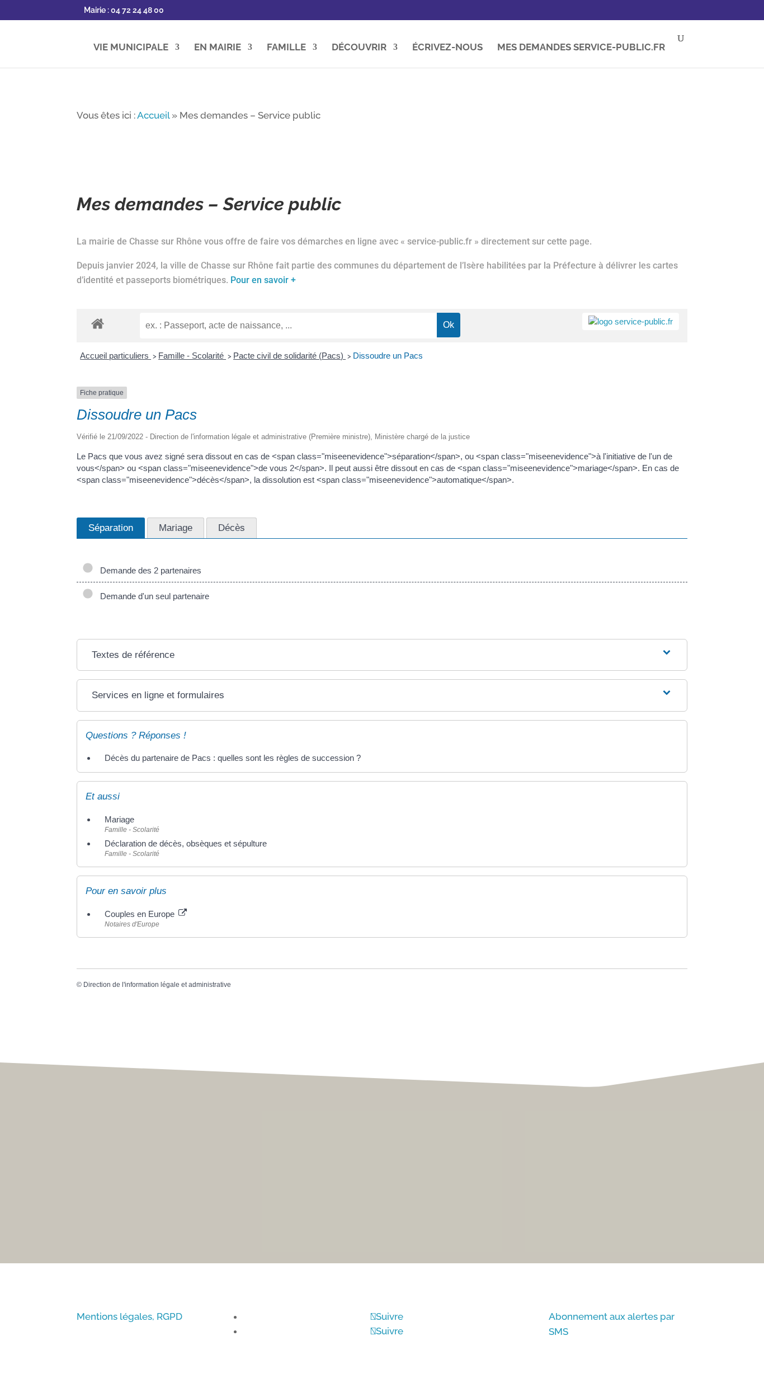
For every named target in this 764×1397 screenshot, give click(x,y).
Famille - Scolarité (192, 355)
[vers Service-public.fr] (630, 321)
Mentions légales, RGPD (129, 1316)
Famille (286, 48)
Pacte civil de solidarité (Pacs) (289, 355)
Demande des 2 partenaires (148, 570)
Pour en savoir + (263, 280)
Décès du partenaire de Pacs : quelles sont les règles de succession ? (233, 758)
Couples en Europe (141, 914)
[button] (742, 677)
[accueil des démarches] (97, 323)
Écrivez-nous (447, 48)
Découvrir (359, 48)
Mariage (119, 819)
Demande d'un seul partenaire (152, 596)
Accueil (153, 115)
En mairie (217, 48)
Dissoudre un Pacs (388, 355)
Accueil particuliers (115, 355)
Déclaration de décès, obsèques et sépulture (186, 843)
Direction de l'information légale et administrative (157, 985)
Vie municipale (130, 48)
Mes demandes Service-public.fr (581, 48)
